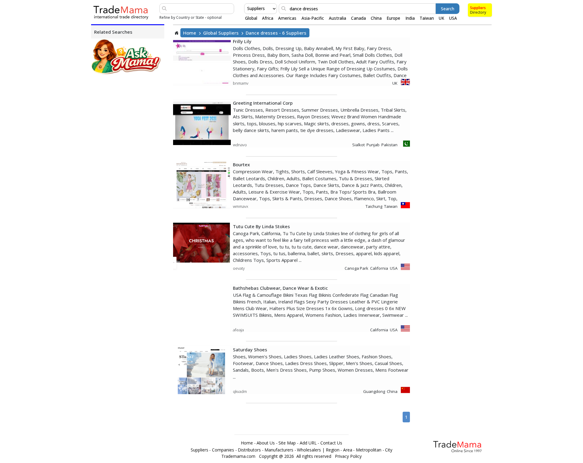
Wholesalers (309, 450)
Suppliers (478, 7)
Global (251, 18)
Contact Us (331, 443)
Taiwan (427, 18)
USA (453, 18)
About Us (266, 443)
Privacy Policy (348, 456)
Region (332, 450)
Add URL (308, 443)
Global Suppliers (221, 32)
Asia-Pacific (313, 18)
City (388, 450)
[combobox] (247, 8)
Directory (478, 12)
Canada (358, 18)
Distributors (249, 450)
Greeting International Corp (263, 103)
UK (441, 18)
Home (189, 32)
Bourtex (241, 164)
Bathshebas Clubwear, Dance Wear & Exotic (280, 288)
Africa (267, 18)
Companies (223, 450)
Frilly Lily (242, 41)
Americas (287, 18)
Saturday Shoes (250, 349)
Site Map (287, 443)
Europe (393, 18)
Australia (337, 18)
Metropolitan (368, 450)
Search (447, 9)
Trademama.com (238, 456)
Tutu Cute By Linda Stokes (261, 226)
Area (347, 450)
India (410, 18)
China (376, 18)
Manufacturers (278, 450)
